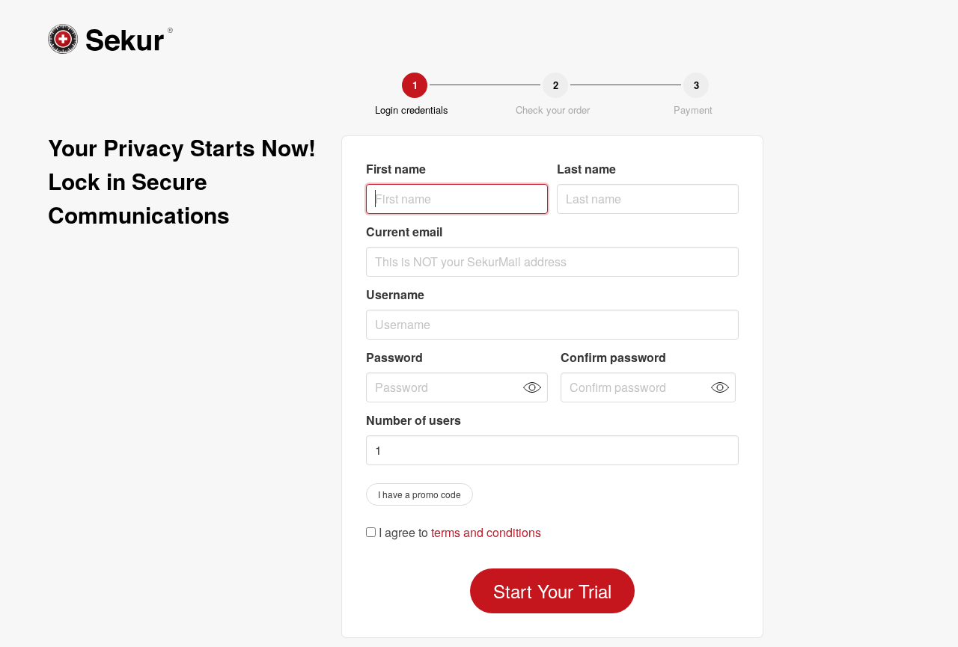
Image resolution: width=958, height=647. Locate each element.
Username (395, 294)
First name (396, 168)
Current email (404, 231)
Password (394, 357)
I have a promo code (419, 494)
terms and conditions (486, 532)
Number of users (413, 420)
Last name (586, 168)
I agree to (458, 532)
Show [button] (532, 387)
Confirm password (613, 357)
